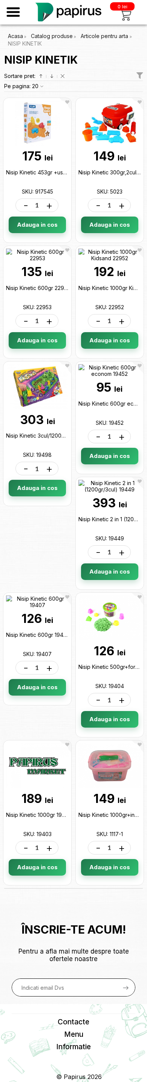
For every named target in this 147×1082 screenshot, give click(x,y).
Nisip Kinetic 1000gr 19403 (39, 815)
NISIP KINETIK (25, 43)
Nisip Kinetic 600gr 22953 (38, 288)
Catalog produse (52, 36)
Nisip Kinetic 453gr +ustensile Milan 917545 (59, 172)
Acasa (15, 36)
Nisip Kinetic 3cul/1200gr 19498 (45, 435)
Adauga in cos (37, 224)
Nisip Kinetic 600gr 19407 (38, 635)
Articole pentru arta (105, 36)
